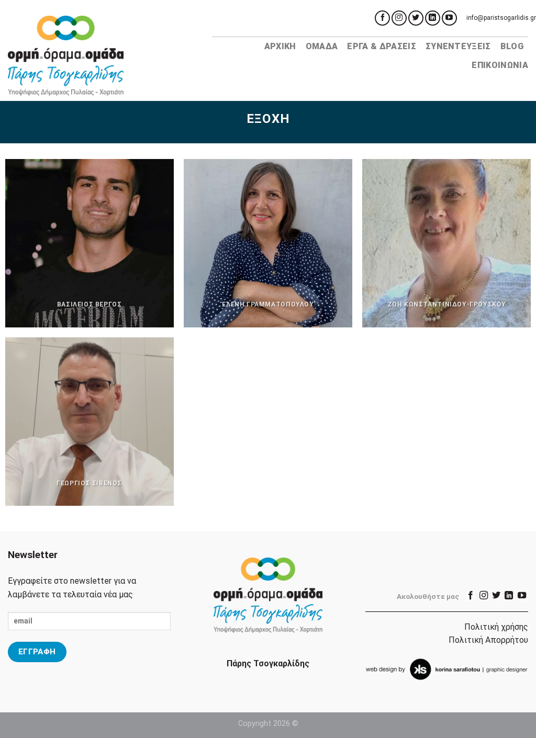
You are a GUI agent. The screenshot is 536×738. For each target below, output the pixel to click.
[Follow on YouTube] (449, 18)
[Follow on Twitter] (415, 18)
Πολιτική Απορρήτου (488, 640)
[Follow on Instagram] (399, 18)
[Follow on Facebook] (382, 18)
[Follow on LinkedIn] (432, 18)
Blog (511, 46)
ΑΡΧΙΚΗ (280, 46)
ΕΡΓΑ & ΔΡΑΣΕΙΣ (381, 46)
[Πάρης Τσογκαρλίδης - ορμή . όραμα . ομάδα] (102, 55)
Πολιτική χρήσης (496, 627)
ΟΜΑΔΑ (322, 46)
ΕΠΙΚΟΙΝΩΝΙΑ (500, 65)
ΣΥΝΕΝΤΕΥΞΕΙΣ (458, 46)
